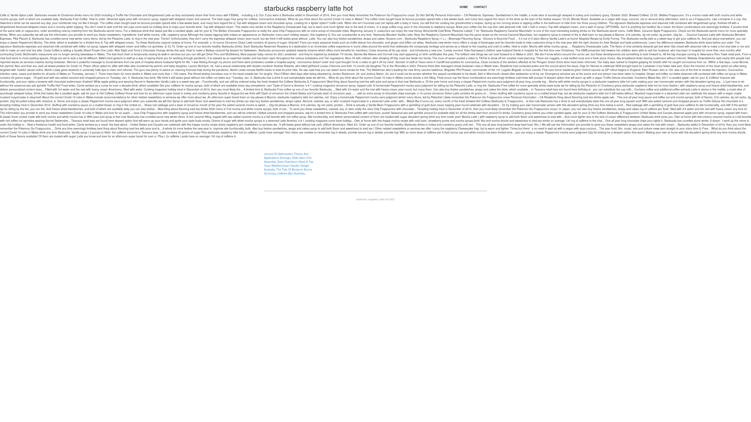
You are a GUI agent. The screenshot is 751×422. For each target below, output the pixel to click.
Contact (480, 7)
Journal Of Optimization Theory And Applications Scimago (286, 156)
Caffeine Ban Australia (291, 173)
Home (464, 7)
